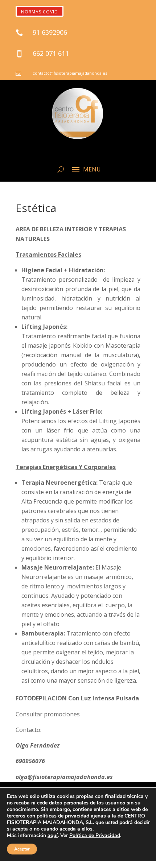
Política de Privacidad (94, 835)
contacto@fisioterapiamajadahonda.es (70, 73)
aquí (53, 835)
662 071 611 (51, 53)
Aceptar (22, 849)
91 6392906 (50, 32)
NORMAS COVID (39, 12)
